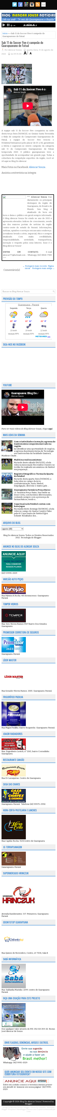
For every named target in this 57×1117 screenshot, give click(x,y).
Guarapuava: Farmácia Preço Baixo (32, 490)
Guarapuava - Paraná (28, 305)
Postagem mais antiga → (43, 268)
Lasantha (42, 1107)
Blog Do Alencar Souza (30, 1101)
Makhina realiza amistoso (27, 460)
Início (5, 33)
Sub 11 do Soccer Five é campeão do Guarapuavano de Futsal (22, 44)
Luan (29, 1111)
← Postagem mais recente (35, 266)
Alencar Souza (37, 167)
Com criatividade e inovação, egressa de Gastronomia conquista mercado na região (34, 443)
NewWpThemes (16, 1107)
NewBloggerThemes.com (26, 1109)
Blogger (37, 537)
